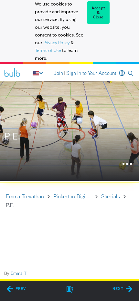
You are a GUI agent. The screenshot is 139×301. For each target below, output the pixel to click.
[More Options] (127, 164)
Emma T (19, 273)
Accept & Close (98, 12)
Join (58, 73)
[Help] (122, 73)
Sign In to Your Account (91, 73)
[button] (130, 73)
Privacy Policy (56, 42)
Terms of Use (48, 50)
